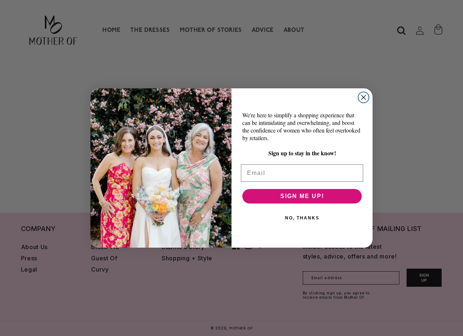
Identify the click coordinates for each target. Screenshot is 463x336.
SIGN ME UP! (302, 196)
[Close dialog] (363, 97)
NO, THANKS (302, 217)
